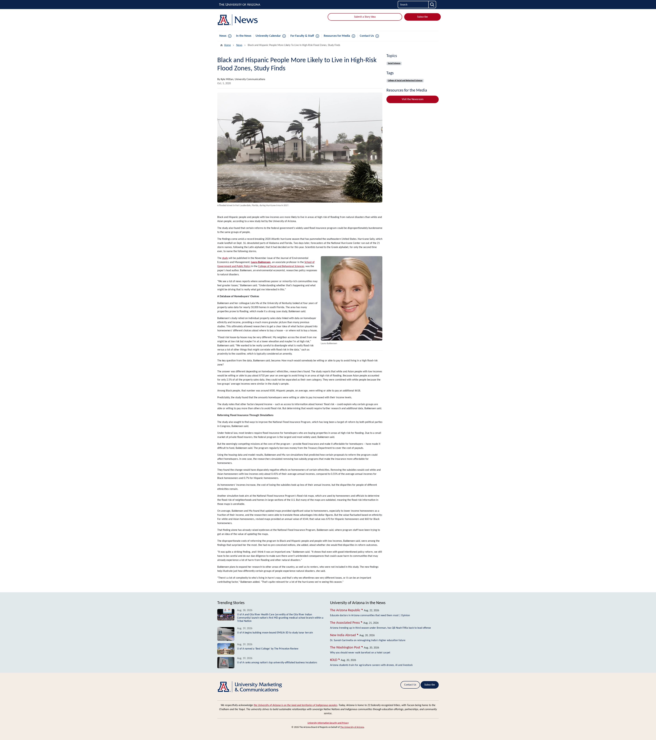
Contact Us (367, 36)
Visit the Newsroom (412, 99)
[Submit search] (432, 4)
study (225, 258)
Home (227, 45)
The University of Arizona (352, 727)
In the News (243, 36)
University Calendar (268, 36)
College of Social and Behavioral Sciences (281, 266)
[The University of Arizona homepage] (239, 4)
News (222, 36)
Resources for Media (337, 36)
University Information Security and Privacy (328, 723)
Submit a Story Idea (365, 17)
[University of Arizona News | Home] (252, 20)
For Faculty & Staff (302, 36)
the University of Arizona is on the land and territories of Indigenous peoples (295, 705)
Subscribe (422, 17)
